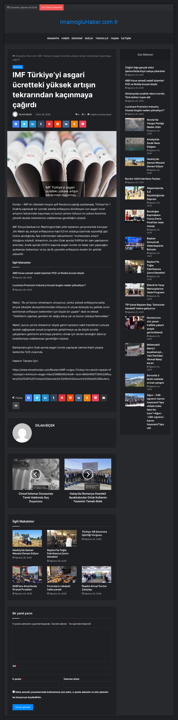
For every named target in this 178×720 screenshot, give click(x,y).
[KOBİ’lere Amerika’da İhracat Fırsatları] (27, 574)
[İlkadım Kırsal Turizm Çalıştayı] (96, 574)
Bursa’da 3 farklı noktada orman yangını (155, 379)
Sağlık (89, 38)
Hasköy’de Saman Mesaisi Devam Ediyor (156, 163)
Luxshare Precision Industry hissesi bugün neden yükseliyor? (49, 285)
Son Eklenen (145, 54)
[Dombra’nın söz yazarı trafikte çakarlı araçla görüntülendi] (134, 322)
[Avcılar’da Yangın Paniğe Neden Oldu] (134, 124)
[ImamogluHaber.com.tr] (89, 22)
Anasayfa (53, 38)
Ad (15, 665)
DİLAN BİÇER (25, 114)
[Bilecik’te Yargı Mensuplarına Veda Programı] (134, 289)
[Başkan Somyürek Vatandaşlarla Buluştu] (134, 243)
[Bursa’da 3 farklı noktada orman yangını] (134, 380)
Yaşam (115, 38)
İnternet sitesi (71, 679)
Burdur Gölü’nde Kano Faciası (142, 178)
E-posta (18, 679)
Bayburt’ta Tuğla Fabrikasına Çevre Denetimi (57, 553)
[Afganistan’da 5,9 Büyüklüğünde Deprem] (134, 192)
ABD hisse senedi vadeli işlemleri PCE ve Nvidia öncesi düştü (48, 273)
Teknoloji (101, 38)
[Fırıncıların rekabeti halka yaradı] (62, 574)
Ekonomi (77, 38)
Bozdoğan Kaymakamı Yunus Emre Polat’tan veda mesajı (155, 218)
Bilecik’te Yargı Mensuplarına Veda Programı (155, 289)
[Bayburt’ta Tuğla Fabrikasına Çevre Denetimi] (62, 538)
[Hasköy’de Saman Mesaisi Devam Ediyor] (27, 538)
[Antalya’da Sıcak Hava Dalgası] (134, 144)
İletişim (126, 38)
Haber (65, 38)
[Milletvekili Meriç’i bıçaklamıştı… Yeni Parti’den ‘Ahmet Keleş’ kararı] (134, 349)
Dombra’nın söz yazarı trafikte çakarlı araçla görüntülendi (155, 325)
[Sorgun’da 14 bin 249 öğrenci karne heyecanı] (134, 399)
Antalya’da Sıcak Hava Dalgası (153, 143)
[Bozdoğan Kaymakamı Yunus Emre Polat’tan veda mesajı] (134, 216)
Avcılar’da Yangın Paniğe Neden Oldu (155, 123)
